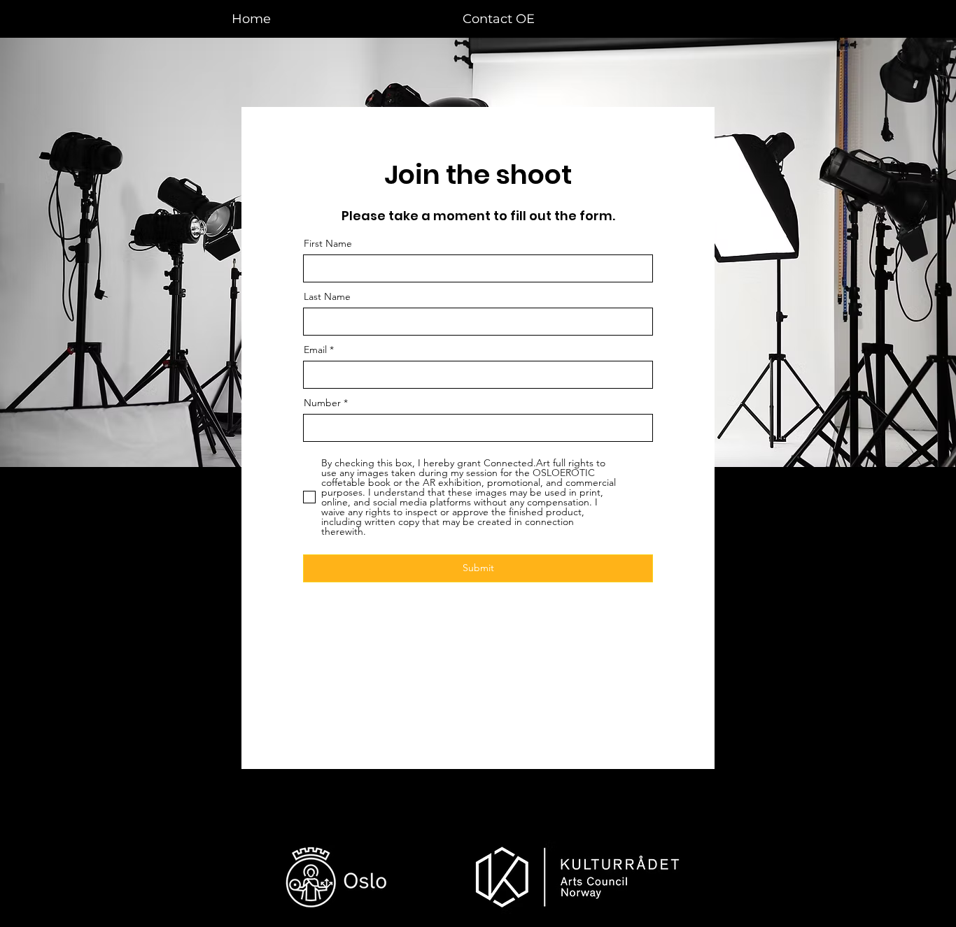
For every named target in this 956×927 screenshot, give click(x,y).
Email (315, 349)
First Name (328, 243)
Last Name (327, 296)
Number (322, 403)
